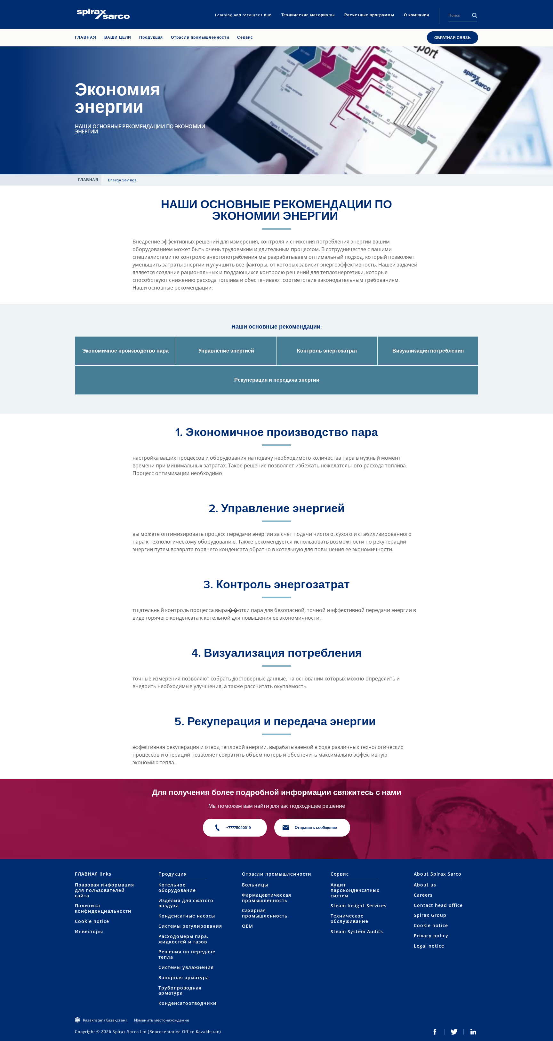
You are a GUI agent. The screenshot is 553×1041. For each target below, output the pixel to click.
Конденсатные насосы (186, 916)
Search (474, 15)
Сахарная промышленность (264, 913)
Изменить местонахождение (161, 1020)
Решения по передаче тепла (186, 954)
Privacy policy (431, 936)
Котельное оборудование (177, 887)
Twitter (454, 1032)
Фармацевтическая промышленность (266, 897)
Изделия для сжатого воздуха (185, 903)
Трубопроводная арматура (180, 990)
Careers (423, 895)
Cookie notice (92, 921)
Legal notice (429, 946)
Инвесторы (89, 931)
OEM (247, 926)
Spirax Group (430, 915)
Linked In (473, 1032)
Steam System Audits (357, 931)
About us (425, 885)
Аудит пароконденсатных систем (355, 890)
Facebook (435, 1032)
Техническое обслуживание (349, 918)
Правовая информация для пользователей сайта (104, 890)
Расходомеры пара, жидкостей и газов (183, 939)
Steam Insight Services (359, 905)
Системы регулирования (190, 926)
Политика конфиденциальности (103, 908)
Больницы (255, 885)
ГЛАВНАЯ (88, 180)
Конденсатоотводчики (187, 1003)
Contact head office (438, 905)
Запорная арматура (183, 977)
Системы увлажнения (186, 967)
